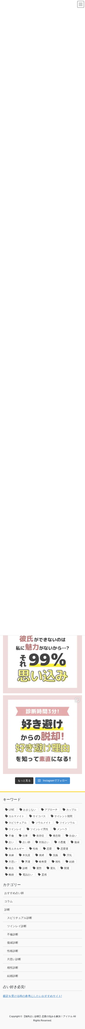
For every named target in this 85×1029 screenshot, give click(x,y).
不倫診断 (12, 934)
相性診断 (12, 967)
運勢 (39, 868)
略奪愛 (43, 861)
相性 (57, 861)
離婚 (11, 874)
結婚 (71, 861)
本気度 (26, 855)
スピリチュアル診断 (19, 917)
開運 (66, 868)
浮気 (69, 855)
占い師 (26, 842)
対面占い (44, 842)
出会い (73, 835)
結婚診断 (12, 975)
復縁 (76, 842)
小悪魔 (62, 842)
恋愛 (49, 848)
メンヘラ (62, 829)
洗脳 (55, 855)
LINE (11, 809)
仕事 (25, 835)
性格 (35, 848)
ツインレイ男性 (39, 829)
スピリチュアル (18, 822)
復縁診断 (12, 942)
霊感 (44, 874)
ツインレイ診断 (16, 926)
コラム (8, 901)
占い (11, 842)
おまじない (29, 809)
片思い (12, 861)
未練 (11, 855)
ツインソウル (67, 822)
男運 (27, 861)
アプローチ (51, 809)
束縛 (41, 855)
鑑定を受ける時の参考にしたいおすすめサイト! (32, 996)
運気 (52, 868)
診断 (25, 868)
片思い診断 (14, 959)
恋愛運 (64, 848)
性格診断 (12, 950)
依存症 (40, 835)
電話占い (28, 874)
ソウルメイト (43, 822)
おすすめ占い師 (14, 893)
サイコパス (39, 816)
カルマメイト (16, 816)
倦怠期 (56, 835)
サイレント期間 (63, 816)
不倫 (11, 835)
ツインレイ (15, 829)
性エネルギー (16, 848)
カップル (71, 809)
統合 (11, 868)
